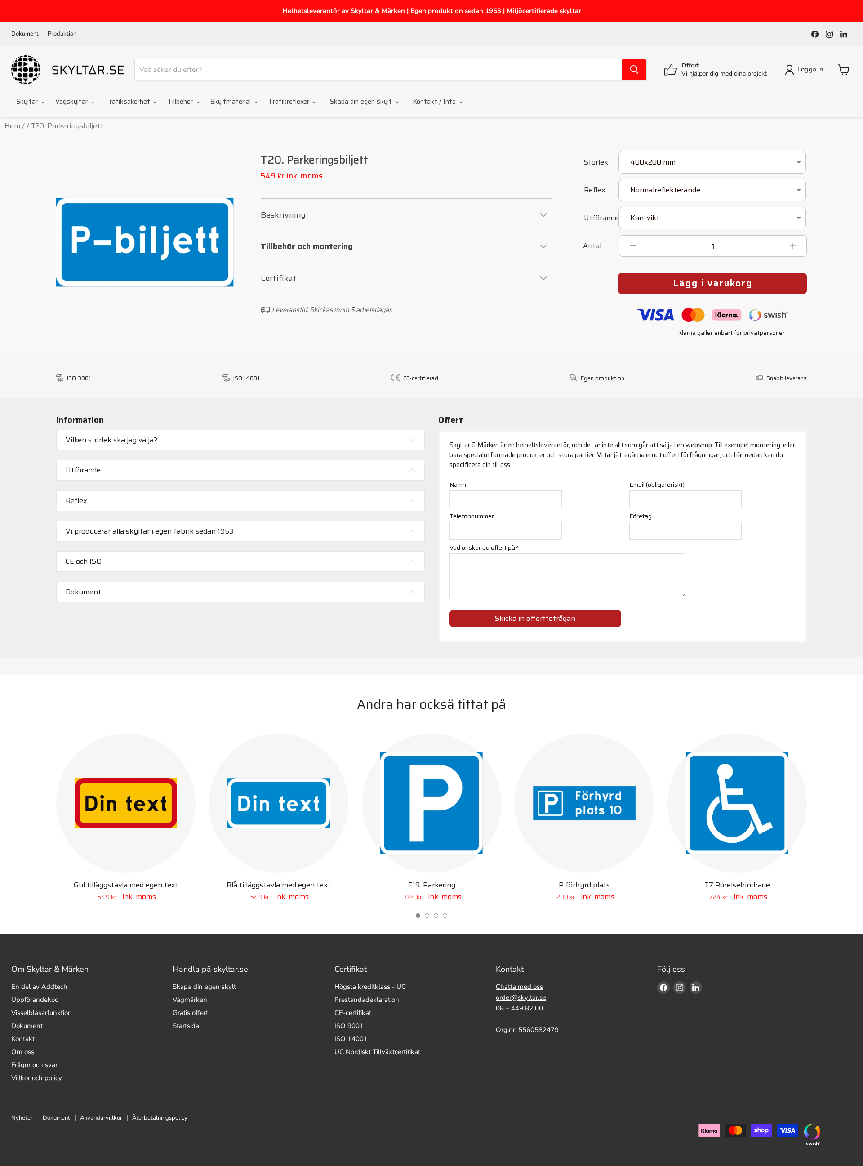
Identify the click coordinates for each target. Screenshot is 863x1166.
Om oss (22, 1051)
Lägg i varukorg (712, 283)
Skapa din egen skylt (204, 986)
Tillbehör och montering (307, 246)
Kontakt (23, 1038)
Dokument (25, 34)
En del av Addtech (39, 986)
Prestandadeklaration (366, 999)
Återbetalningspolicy (159, 1118)
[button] (418, 915)
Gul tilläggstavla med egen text (126, 884)
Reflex (594, 191)
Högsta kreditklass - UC (370, 986)
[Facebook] (815, 34)
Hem (12, 125)
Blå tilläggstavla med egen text (279, 884)
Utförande (599, 218)
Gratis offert (190, 1012)
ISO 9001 (349, 1025)
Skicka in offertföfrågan (535, 618)
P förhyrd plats (584, 884)
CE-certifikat (352, 1012)
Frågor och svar (34, 1064)
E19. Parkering (431, 884)
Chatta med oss (519, 986)
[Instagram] (829, 34)
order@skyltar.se (521, 997)
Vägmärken (190, 999)
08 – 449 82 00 (519, 1008)
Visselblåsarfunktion (41, 1012)
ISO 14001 (351, 1038)
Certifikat (279, 278)
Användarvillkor (101, 1118)
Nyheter (22, 1118)
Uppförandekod (35, 999)
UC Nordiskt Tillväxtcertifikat (377, 1051)
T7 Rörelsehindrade (737, 884)
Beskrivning (283, 214)
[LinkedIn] (843, 34)
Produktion (62, 34)
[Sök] (634, 69)
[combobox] (378, 69)
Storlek (596, 163)
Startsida (186, 1025)
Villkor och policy (36, 1077)
